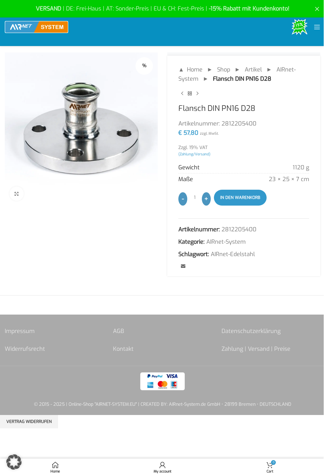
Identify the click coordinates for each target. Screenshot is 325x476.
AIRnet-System (226, 242)
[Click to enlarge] (17, 194)
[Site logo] (36, 27)
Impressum (20, 331)
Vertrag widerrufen (29, 421)
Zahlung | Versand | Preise (256, 349)
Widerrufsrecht (25, 349)
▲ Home (190, 69)
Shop (223, 69)
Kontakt (123, 349)
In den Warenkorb (240, 197)
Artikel (253, 69)
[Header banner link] (162, 8)
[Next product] (197, 94)
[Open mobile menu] (317, 27)
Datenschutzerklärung (251, 331)
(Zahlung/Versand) (194, 154)
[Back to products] (190, 94)
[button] (14, 462)
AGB (118, 331)
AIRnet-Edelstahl (233, 254)
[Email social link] (183, 266)
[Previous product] (182, 94)
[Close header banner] (317, 8)
